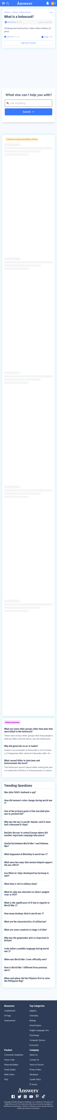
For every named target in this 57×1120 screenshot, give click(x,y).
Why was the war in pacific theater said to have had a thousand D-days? (27, 823)
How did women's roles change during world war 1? (28, 802)
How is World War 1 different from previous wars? (25, 969)
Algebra (33, 1011)
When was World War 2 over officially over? (25, 959)
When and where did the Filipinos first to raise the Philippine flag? (27, 979)
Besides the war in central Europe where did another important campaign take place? (26, 834)
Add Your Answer (28, 43)
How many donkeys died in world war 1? (24, 913)
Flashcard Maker (11, 1065)
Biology (33, 1020)
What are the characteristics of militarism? (25, 921)
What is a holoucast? (19, 17)
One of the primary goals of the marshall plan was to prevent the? (26, 812)
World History (35, 1025)
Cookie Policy (35, 1079)
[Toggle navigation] (3, 3)
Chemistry (34, 1015)
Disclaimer (34, 1074)
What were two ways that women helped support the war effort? (28, 863)
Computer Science (37, 1040)
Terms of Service (37, 1065)
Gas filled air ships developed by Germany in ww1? (26, 874)
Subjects (7, 12)
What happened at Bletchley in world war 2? (26, 854)
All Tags (7, 1015)
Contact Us (34, 1060)
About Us (34, 1055)
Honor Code (9, 1060)
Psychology (34, 1035)
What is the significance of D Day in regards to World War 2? (27, 904)
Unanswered (9, 1020)
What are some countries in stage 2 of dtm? (25, 929)
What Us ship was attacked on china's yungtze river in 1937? (26, 893)
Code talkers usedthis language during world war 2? (26, 950)
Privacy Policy (35, 1069)
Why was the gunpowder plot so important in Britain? (26, 939)
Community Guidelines (13, 1055)
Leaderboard (9, 1011)
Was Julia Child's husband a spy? (20, 792)
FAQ (6, 1079)
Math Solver (9, 1074)
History (15, 12)
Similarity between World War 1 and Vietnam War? (26, 845)
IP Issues (33, 1084)
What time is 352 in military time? (20, 883)
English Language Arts (39, 1030)
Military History (25, 12)
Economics (34, 1045)
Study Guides (10, 1069)
